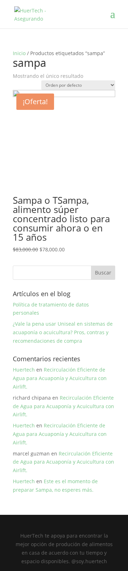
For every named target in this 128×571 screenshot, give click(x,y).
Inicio (19, 53)
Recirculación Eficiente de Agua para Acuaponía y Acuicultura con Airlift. (60, 378)
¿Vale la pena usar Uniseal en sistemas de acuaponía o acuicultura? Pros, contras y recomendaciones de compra (63, 332)
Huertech (24, 369)
